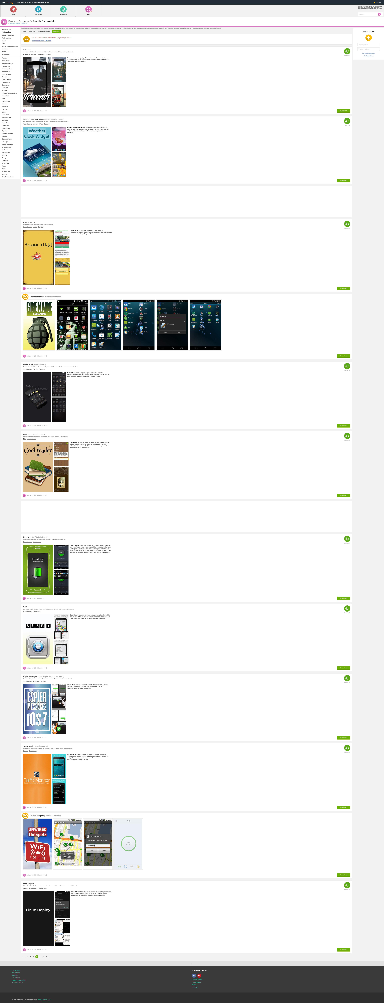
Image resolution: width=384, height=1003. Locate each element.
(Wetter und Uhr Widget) (54, 119)
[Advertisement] (10, 212)
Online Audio (5, 123)
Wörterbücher (6, 171)
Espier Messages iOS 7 (32, 677)
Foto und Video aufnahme (9, 93)
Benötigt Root (6, 71)
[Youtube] (199, 977)
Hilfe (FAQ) (195, 987)
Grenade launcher (45, 297)
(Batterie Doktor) (41, 537)
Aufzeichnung (6, 66)
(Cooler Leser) (39, 434)
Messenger (5, 120)
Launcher (4, 109)
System (4, 51)
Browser (4, 77)
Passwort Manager (7, 133)
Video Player (5, 163)
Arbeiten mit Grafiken (8, 35)
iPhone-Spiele (16, 973)
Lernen (4, 112)
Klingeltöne (15, 975)
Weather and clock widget (33, 119)
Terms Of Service (42, 999)
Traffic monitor (29, 746)
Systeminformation (7, 150)
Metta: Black (28, 365)
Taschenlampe (6, 152)
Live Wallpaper (16, 977)
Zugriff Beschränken (8, 177)
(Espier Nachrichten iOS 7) (53, 677)
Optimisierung (6, 128)
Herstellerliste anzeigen (368, 53)
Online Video (5, 125)
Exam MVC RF (29, 222)
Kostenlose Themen (17, 983)
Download (5, 87)
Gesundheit (5, 96)
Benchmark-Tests (7, 69)
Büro (3, 43)
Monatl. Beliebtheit (44, 31)
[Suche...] (379, 14)
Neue (24, 31)
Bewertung (56, 31)
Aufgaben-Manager (7, 63)
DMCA (49, 999)
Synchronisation (6, 147)
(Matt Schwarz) (39, 365)
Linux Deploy (28, 883)
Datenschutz (5, 85)
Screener (27, 50)
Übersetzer (5, 160)
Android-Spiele (16, 970)
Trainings (4, 155)
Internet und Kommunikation (10, 46)
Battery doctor (28, 537)
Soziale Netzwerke (7, 144)
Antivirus (4, 58)
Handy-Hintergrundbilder (19, 980)
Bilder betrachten (7, 74)
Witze (3, 169)
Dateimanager (6, 82)
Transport (5, 158)
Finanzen (4, 90)
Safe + (26, 607)
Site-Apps (5, 141)
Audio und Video (7, 38)
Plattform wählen (368, 56)
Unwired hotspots (45, 816)
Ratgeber (4, 136)
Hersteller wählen (197, 979)
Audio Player (5, 61)
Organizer (5, 131)
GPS (3, 98)
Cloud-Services (6, 79)
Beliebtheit (32, 31)
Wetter (4, 166)
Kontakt (194, 984)
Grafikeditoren (6, 101)
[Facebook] (194, 977)
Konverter (5, 106)
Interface (4, 104)
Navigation (5, 49)
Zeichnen (4, 174)
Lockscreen (5, 115)
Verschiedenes (6, 54)
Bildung (4, 41)
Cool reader (28, 434)
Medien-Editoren (6, 117)
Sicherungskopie (7, 139)
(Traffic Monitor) (41, 746)
